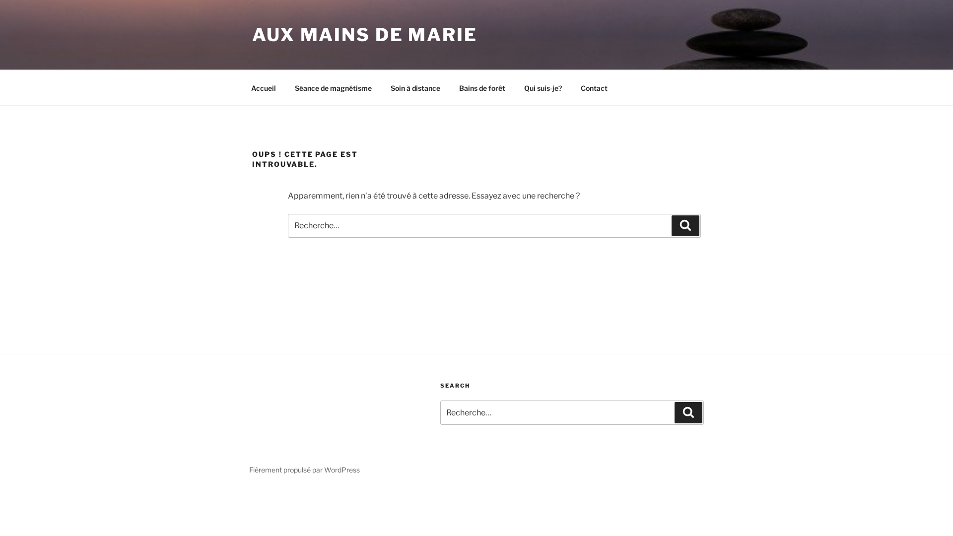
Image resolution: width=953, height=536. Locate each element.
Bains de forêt (482, 88)
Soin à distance (415, 88)
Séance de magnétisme (333, 88)
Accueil (263, 88)
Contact (594, 88)
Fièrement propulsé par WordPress (304, 470)
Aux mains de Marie (364, 35)
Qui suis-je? (543, 88)
